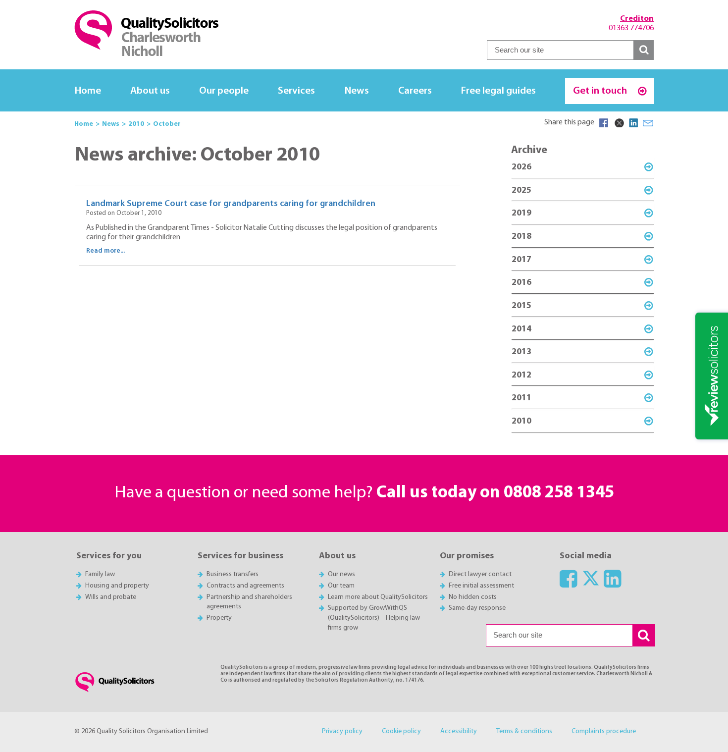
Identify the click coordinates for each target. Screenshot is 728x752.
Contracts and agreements (245, 586)
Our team (341, 586)
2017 (521, 260)
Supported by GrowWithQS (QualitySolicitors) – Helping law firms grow (374, 618)
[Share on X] (618, 122)
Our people (224, 91)
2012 (521, 375)
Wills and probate (110, 597)
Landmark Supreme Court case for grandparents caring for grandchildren (230, 204)
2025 (521, 190)
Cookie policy (401, 731)
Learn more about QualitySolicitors (378, 597)
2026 (521, 167)
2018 (521, 236)
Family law (100, 574)
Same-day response (477, 608)
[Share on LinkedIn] (633, 122)
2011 (521, 398)
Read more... (105, 251)
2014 (521, 329)
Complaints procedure (604, 731)
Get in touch (601, 91)
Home (88, 91)
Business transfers (233, 574)
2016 (521, 282)
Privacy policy (342, 731)
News (357, 91)
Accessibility (458, 731)
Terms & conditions (524, 731)
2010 (521, 421)
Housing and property (117, 586)
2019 (521, 213)
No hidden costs (473, 597)
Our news (341, 574)
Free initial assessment (481, 586)
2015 (521, 306)
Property (219, 618)
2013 (521, 352)
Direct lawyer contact (480, 574)
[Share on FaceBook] (603, 122)
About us (150, 91)
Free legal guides (498, 91)
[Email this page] (648, 122)
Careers (415, 91)
